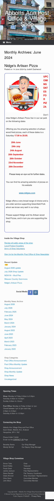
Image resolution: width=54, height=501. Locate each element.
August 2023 (9, 330)
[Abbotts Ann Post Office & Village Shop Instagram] (35, 292)
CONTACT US (18, 439)
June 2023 (8, 334)
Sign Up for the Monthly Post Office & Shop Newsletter (26, 254)
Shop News (9, 375)
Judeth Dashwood (34, 69)
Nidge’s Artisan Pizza (21, 65)
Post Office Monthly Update (15, 364)
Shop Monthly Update (13, 371)
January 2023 (10, 349)
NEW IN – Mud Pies (12, 275)
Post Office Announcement (15, 360)
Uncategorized (10, 379)
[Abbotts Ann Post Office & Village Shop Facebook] (30, 292)
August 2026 (9, 304)
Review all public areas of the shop (18, 242)
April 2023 (8, 337)
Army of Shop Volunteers (14, 248)
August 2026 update (12, 267)
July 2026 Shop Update (13, 271)
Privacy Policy (36, 496)
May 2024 (8, 319)
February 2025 (10, 311)
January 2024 (10, 326)
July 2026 (8, 308)
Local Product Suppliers (14, 245)
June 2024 (8, 315)
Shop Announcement (13, 368)
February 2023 (10, 345)
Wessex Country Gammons (16, 279)
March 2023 (9, 341)
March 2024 (9, 322)
